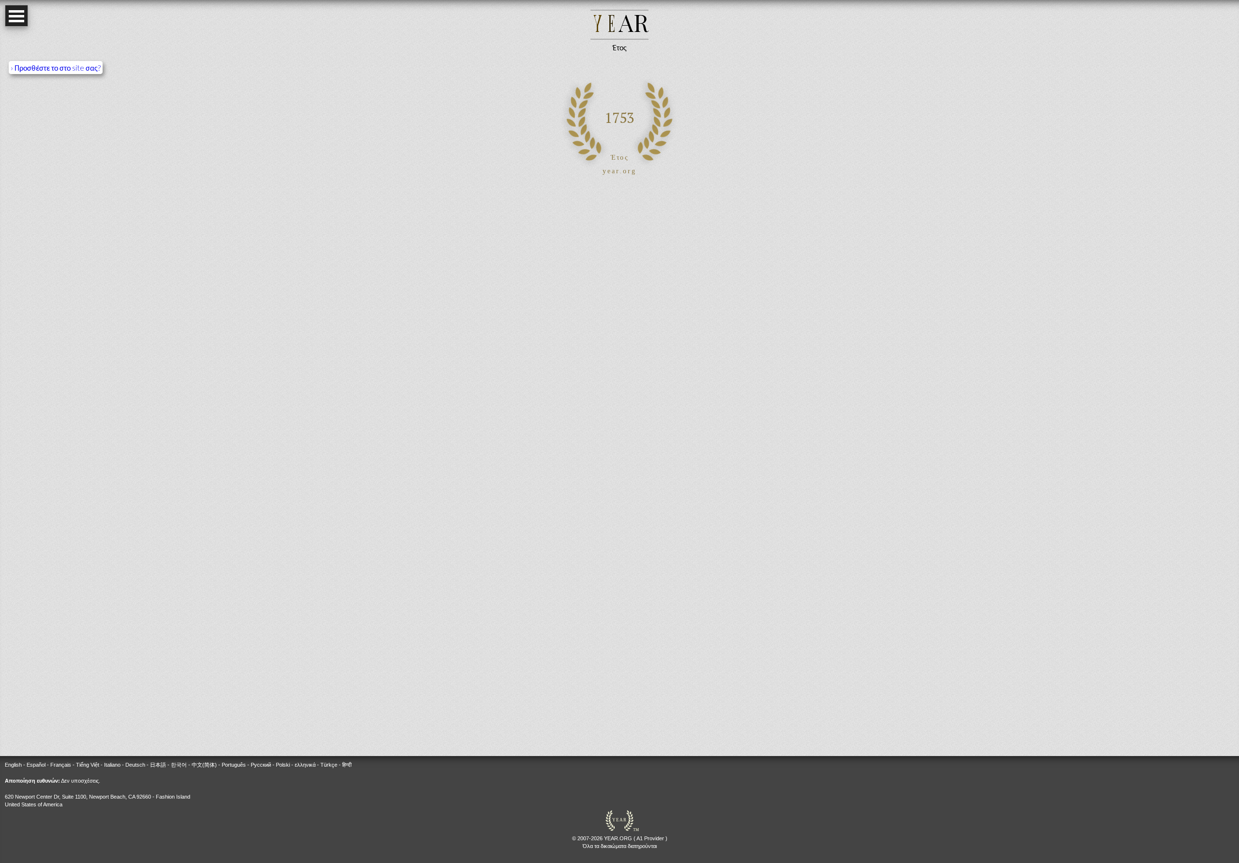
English (13, 765)
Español (36, 765)
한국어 (179, 765)
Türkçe (328, 765)
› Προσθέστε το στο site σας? (56, 67)
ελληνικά (305, 765)
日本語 (158, 765)
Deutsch (135, 765)
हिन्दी (346, 765)
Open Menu (16, 16)
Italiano (112, 765)
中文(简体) (204, 765)
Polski (283, 765)
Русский (261, 765)
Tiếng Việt (87, 765)
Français (60, 765)
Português (234, 765)
